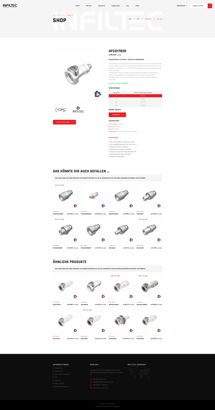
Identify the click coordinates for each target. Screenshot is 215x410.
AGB (56, 377)
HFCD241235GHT (58, 214)
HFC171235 (56, 339)
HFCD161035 (112, 339)
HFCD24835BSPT (86, 214)
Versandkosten (116, 406)
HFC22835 (140, 214)
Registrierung (58, 371)
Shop (138, 19)
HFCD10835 (140, 339)
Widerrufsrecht (59, 383)
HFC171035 (84, 339)
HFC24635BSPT (58, 248)
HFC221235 (140, 248)
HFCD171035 (57, 305)
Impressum (58, 380)
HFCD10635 (84, 305)
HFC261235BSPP (86, 248)
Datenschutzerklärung (61, 386)
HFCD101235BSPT (142, 305)
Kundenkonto (58, 368)
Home (129, 19)
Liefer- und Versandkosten (62, 374)
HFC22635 (112, 248)
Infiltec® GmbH (112, 403)
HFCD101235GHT (114, 305)
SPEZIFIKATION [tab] (113, 137)
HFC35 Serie (148, 19)
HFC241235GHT (113, 214)
